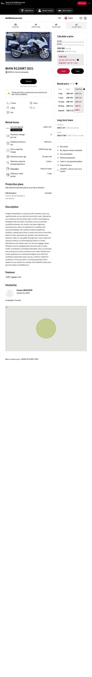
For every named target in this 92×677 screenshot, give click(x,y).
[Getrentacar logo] (13, 18)
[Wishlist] (81, 18)
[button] (59, 18)
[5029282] (48, 35)
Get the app (82, 3)
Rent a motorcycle (12, 359)
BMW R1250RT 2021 (30, 359)
